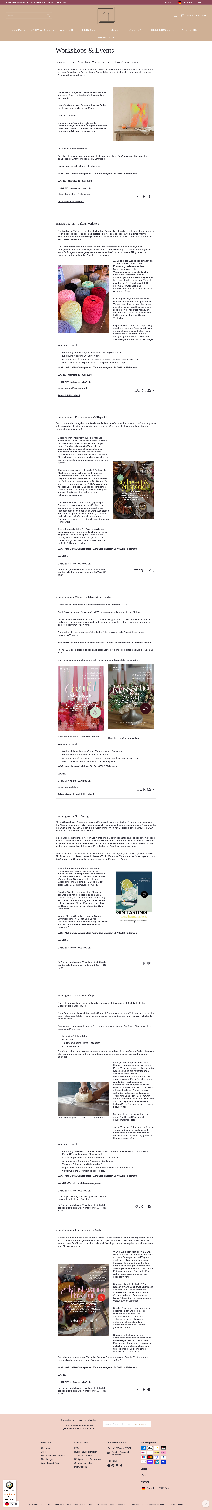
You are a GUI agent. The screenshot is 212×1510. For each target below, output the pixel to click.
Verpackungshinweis (155, 1504)
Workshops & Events (51, 1463)
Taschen (135, 30)
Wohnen (67, 30)
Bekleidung (161, 30)
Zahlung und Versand (119, 1504)
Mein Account (80, 1467)
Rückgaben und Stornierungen (88, 1459)
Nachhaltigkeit (47, 1459)
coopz (17, 30)
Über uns (45, 1448)
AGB (69, 1504)
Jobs (43, 1452)
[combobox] (29, 15)
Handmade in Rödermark (53, 1455)
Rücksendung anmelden (85, 1452)
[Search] (48, 15)
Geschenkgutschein (83, 1463)
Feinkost (90, 30)
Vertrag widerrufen (83, 1455)
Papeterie (189, 30)
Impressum (59, 1504)
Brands (105, 37)
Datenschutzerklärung (98, 1504)
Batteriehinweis (137, 1504)
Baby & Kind (41, 30)
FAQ (76, 1448)
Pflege (113, 30)
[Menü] (14, 1481)
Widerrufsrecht (80, 1504)
